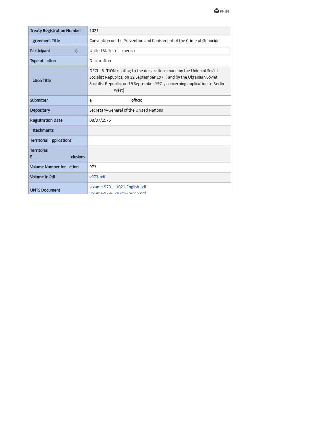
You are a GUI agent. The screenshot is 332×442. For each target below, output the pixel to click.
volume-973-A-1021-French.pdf (117, 193)
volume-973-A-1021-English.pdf (117, 187)
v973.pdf (97, 177)
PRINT (225, 11)
